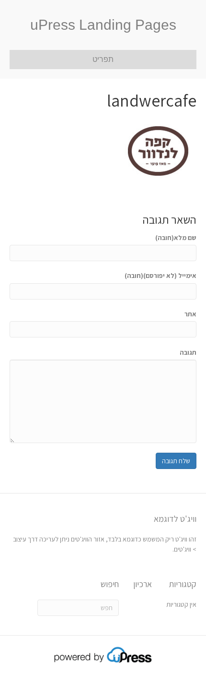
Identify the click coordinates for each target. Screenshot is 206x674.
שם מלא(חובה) (175, 237)
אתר (190, 314)
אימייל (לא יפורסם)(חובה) (160, 275)
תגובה (188, 352)
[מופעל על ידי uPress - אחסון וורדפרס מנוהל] (103, 654)
